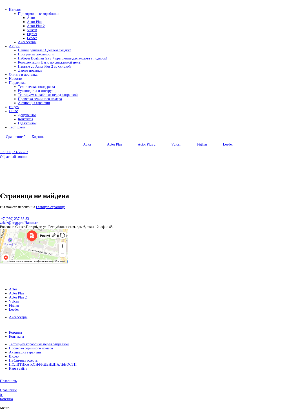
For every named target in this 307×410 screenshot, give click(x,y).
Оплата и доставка (23, 74)
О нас (13, 111)
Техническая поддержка (36, 87)
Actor (31, 18)
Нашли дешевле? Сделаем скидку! (44, 50)
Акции (14, 46)
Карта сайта (18, 368)
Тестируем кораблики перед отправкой (48, 95)
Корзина (15, 332)
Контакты (25, 119)
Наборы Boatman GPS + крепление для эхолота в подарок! (62, 58)
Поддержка (17, 82)
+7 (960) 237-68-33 (14, 152)
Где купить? (27, 123)
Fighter (32, 34)
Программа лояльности (36, 54)
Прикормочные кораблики (38, 14)
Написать (31, 223)
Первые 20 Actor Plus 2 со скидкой (44, 66)
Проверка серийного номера (40, 99)
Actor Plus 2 (36, 26)
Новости (15, 78)
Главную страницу (50, 207)
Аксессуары (27, 42)
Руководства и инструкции (39, 91)
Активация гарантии (34, 103)
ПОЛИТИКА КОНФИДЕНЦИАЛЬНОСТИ (43, 364)
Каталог (15, 9)
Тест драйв (17, 127)
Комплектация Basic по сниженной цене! (49, 62)
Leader (32, 38)
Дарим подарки (30, 70)
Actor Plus (34, 22)
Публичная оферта (23, 360)
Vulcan (32, 30)
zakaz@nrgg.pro (12, 223)
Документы (27, 115)
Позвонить (8, 381)
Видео (14, 107)
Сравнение (8, 390)
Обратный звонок (13, 157)
